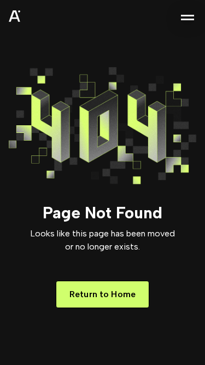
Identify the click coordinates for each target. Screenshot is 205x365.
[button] (187, 17)
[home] (41, 17)
